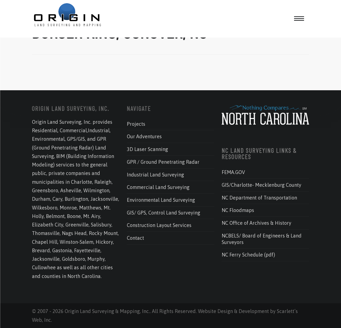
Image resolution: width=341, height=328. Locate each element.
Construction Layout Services (159, 225)
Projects (136, 124)
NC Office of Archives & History (256, 223)
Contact (135, 238)
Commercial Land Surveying (158, 187)
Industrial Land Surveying (155, 175)
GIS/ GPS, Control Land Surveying (163, 213)
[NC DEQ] (265, 123)
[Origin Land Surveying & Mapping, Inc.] (67, 13)
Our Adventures (144, 136)
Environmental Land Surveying (161, 200)
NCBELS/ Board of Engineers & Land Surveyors (262, 239)
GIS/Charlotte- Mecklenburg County (261, 185)
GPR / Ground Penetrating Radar (163, 162)
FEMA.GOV (233, 172)
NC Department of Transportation (259, 197)
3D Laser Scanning (147, 149)
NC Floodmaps (238, 210)
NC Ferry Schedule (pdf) (248, 255)
